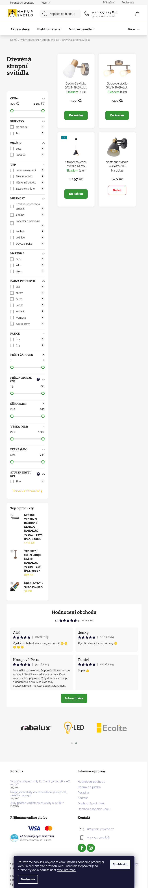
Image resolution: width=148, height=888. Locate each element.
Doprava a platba (89, 787)
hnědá (29, 305)
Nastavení (28, 879)
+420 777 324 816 (104, 12)
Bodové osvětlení (29, 170)
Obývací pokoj (29, 243)
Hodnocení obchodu (22, 2)
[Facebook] (82, 848)
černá (29, 299)
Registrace (128, 2)
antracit (29, 311)
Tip (29, 133)
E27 (29, 339)
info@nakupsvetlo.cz (100, 829)
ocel (29, 259)
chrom (29, 292)
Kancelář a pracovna (29, 223)
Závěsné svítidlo (29, 188)
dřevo (29, 271)
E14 (29, 345)
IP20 (29, 481)
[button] (72, 743)
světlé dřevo (29, 323)
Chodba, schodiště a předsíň (29, 206)
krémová (29, 317)
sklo (29, 265)
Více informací (66, 870)
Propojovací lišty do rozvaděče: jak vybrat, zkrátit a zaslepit (38, 794)
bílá (29, 286)
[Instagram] (91, 848)
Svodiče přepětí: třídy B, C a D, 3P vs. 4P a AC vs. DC (40, 783)
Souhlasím (120, 864)
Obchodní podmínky (91, 803)
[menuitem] (20, 29)
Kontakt (83, 798)
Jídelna (29, 214)
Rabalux (29, 154)
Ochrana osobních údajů (94, 809)
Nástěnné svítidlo (29, 182)
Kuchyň (29, 231)
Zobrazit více (74, 698)
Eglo (29, 148)
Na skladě (29, 127)
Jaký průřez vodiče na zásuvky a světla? (37, 803)
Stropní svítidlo (29, 176)
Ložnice (29, 237)
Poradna (83, 792)
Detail (117, 190)
